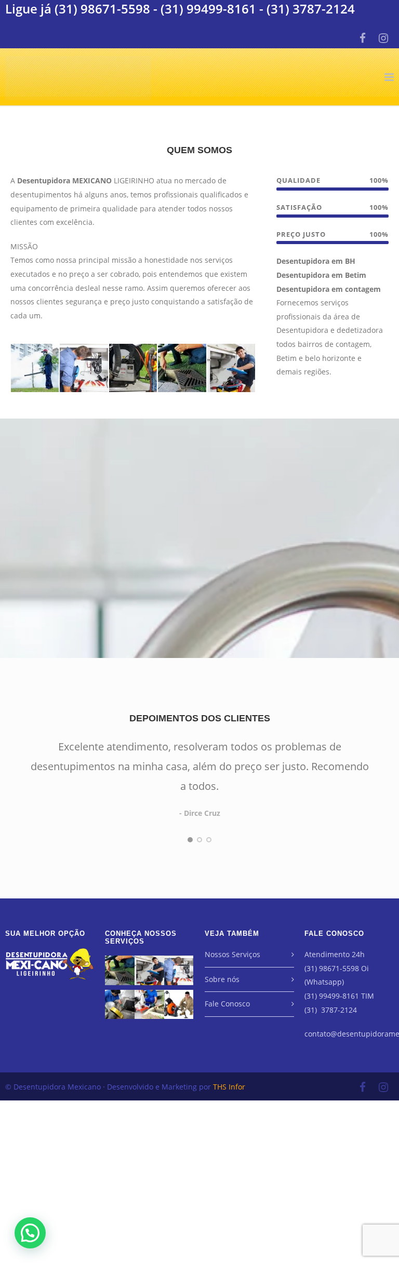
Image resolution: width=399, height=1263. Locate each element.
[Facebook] (362, 38)
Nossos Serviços (232, 954)
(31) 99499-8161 (208, 8)
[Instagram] (383, 38)
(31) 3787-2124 (311, 8)
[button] (30, 1232)
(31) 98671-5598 (102, 8)
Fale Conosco (227, 1004)
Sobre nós (222, 979)
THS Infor (229, 1087)
